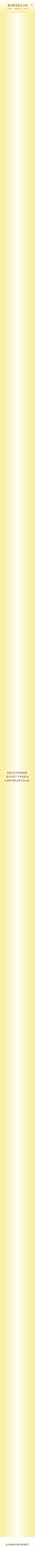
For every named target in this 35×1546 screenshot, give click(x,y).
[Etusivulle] (17, 8)
